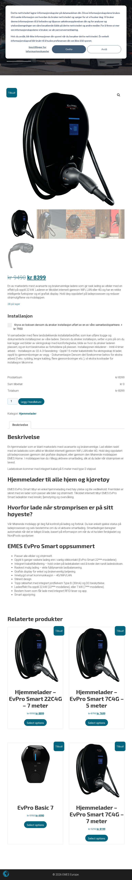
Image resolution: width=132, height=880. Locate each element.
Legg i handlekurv (31, 401)
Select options (35, 824)
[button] (119, 95)
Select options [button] (35, 722)
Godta (68, 49)
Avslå (104, 49)
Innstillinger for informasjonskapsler (37, 49)
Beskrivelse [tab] (20, 425)
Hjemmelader (27, 413)
